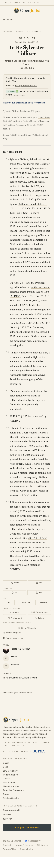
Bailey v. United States (26, 85)
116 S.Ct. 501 (27, 208)
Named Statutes (11, 786)
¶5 (7, 416)
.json (16, 693)
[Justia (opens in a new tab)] (39, 751)
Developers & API (11, 810)
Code (5, 767)
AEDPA (14, 296)
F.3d (29, 31)
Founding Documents (13, 790)
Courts (6, 778)
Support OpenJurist (27, 827)
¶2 (7, 282)
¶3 (7, 352)
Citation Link (25, 602)
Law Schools (9, 782)
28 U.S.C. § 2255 (35, 124)
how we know (19, 95)
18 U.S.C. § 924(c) (33, 199)
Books (6, 794)
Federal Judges (10, 775)
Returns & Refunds (24, 845)
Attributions (42, 845)
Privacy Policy (26, 849)
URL (8, 602)
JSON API (7, 819)
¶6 (7, 427)
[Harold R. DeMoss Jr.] (6, 650)
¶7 (7, 502)
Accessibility (32, 841)
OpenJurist (7, 31)
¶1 (7, 159)
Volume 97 (20, 31)
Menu (10, 19)
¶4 (7, 391)
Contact (7, 845)
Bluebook (43, 602)
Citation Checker (11, 798)
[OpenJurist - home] (27, 10)
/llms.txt (7, 814)
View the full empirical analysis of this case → (25, 103)
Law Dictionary (10, 771)
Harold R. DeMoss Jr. (20, 649)
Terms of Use (9, 849)
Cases (6, 763)
